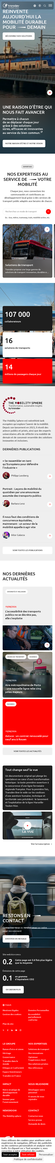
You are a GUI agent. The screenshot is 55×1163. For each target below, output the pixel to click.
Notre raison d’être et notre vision (24, 143)
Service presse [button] (35, 1120)
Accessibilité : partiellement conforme (34, 1017)
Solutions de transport (38, 1049)
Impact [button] (7, 1084)
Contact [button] (33, 1110)
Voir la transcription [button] (40, 844)
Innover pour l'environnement (10, 1100)
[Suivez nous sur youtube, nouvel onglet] (16, 1030)
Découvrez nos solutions (18, 36)
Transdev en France (12, 1076)
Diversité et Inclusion (16, 592)
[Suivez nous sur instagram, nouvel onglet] (20, 1030)
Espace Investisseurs (12, 1072)
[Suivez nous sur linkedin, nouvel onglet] (12, 1030)
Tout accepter (10, 1154)
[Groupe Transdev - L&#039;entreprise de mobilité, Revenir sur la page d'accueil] (11, 6)
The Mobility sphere (12, 1116)
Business (33, 657)
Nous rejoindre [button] (38, 1084)
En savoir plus (13, 989)
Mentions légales (10, 1010)
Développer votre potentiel (36, 1091)
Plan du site (8, 1024)
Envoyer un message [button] (16, 939)
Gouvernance (9, 1057)
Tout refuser (28, 1154)
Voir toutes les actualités (27, 751)
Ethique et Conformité (13, 1068)
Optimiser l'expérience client (37, 1058)
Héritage (7, 1053)
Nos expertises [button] (37, 1043)
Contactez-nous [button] (35, 1116)
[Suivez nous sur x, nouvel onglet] (3, 1030)
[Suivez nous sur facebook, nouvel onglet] (8, 1030)
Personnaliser (46, 1154)
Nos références (35, 1068)
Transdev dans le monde (10, 1062)
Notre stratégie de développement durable (11, 1093)
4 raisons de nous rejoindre (36, 1097)
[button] (35, 5)
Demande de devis (36, 1124)
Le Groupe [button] (9, 1043)
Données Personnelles (38, 1010)
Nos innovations (35, 1053)
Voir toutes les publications (28, 550)
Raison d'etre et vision (13, 1049)
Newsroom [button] (10, 1110)
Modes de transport (15, 657)
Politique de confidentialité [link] (28, 1159)
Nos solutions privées (38, 1064)
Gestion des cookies (12, 1014)
